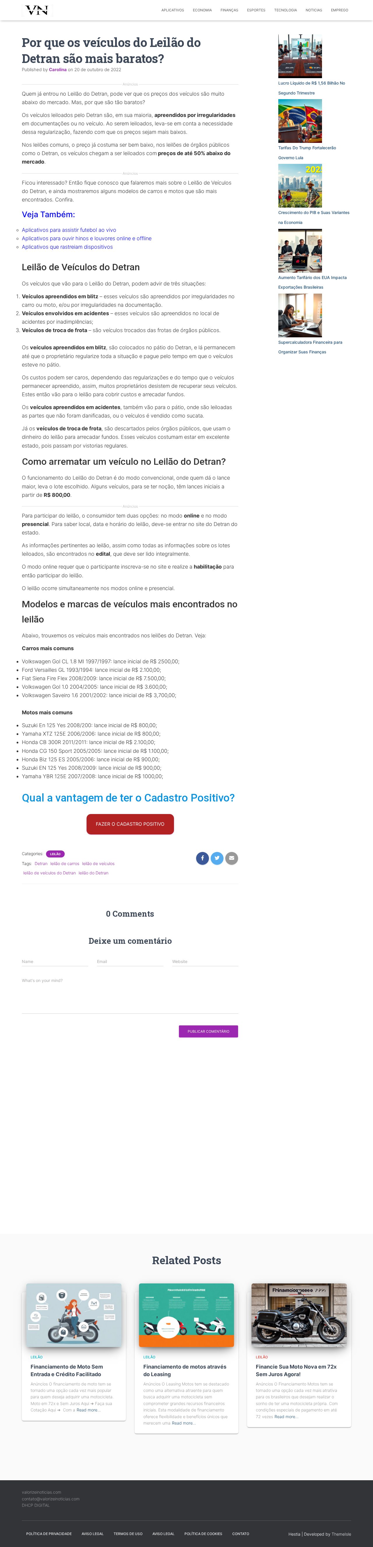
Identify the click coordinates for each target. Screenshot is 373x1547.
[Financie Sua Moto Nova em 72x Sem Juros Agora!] (299, 1314)
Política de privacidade (49, 1534)
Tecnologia (285, 10)
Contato (240, 1534)
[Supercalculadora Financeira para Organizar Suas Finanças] (300, 315)
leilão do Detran (93, 872)
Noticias (314, 10)
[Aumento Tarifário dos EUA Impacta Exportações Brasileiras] (300, 251)
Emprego (339, 10)
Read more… (89, 1409)
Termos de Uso (128, 1534)
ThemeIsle (341, 1534)
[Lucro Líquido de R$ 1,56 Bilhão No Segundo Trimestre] (300, 56)
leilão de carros (64, 863)
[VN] (38, 10)
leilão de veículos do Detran (49, 872)
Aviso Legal (93, 1534)
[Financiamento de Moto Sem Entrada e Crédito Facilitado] (74, 1314)
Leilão (55, 854)
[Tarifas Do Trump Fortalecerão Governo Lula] (300, 121)
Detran (41, 863)
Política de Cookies (203, 1534)
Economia (202, 10)
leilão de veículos (98, 863)
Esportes (256, 10)
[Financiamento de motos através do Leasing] (186, 1314)
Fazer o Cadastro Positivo (130, 824)
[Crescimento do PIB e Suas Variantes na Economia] (300, 186)
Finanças (229, 10)
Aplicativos (172, 10)
